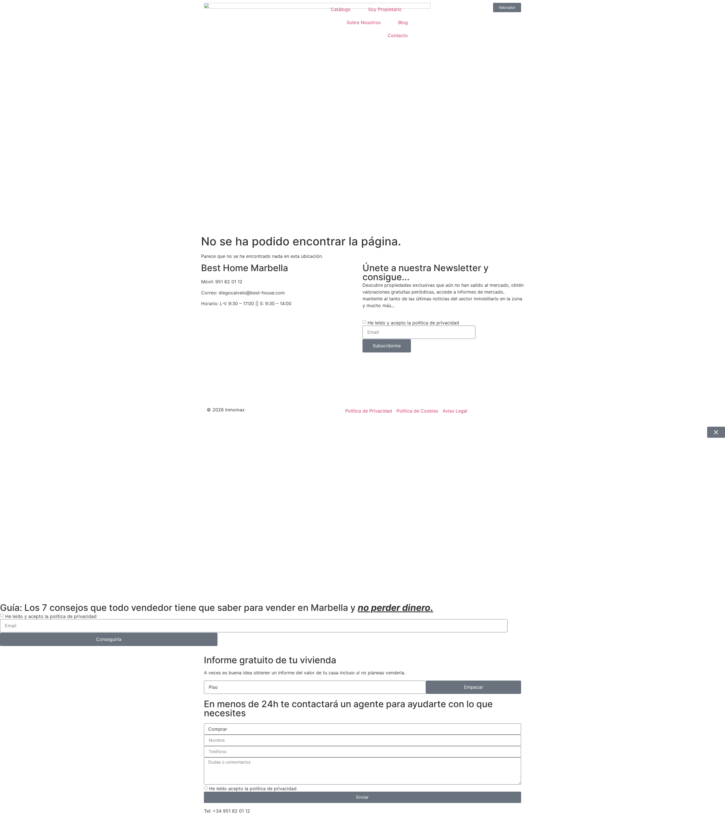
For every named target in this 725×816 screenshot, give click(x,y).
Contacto (398, 35)
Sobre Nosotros (364, 22)
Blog (403, 22)
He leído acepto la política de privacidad (253, 788)
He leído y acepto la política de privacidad (413, 322)
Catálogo (341, 9)
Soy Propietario (385, 9)
